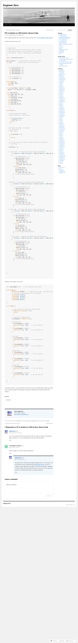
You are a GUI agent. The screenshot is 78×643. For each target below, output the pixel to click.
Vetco (60, 53)
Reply (10, 440)
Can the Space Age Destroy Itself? (65, 61)
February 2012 (62, 139)
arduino (27, 420)
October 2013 (61, 113)
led (30, 420)
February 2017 (62, 92)
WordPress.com (62, 172)
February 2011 (62, 152)
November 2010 (62, 156)
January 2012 (61, 141)
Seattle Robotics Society (63, 49)
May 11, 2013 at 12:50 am (14, 447)
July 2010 (61, 161)
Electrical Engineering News (64, 38)
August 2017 (61, 90)
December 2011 (62, 142)
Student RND (61, 51)
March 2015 (61, 97)
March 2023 (61, 75)
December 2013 (62, 111)
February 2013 (62, 124)
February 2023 (62, 77)
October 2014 (61, 100)
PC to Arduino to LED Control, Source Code (21, 33)
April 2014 (61, 105)
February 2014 (62, 108)
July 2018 (61, 83)
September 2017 (62, 89)
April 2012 (61, 137)
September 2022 (62, 79)
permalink (47, 420)
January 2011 (61, 153)
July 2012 (61, 133)
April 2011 (61, 149)
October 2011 (61, 145)
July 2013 (61, 118)
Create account (62, 167)
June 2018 (61, 85)
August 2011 (61, 148)
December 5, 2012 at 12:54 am (15, 432)
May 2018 (61, 86)
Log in (60, 168)
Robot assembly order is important (12, 30)
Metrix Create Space (63, 42)
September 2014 (62, 101)
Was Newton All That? (63, 66)
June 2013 (61, 119)
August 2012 (61, 131)
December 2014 (62, 98)
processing (34, 420)
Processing (61, 46)
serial (38, 420)
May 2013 (61, 120)
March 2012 (61, 138)
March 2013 (61, 123)
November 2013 (62, 112)
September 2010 (62, 159)
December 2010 (62, 154)
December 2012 (62, 127)
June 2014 (61, 103)
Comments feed (62, 171)
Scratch (60, 48)
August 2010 (61, 160)
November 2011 (62, 144)
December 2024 (62, 74)
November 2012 (62, 128)
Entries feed (61, 170)
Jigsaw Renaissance (62, 41)
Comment (48, 495)
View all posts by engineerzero (21, 414)
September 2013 (62, 115)
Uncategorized (18, 420)
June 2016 (61, 93)
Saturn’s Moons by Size (63, 57)
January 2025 (61, 72)
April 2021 (61, 82)
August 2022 (61, 81)
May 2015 (61, 94)
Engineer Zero (11, 5)
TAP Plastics (61, 52)
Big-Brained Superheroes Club (64, 37)
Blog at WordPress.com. (70, 504)
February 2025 (62, 71)
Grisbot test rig (49, 30)
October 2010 (61, 157)
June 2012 (61, 134)
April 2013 (61, 122)
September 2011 (62, 146)
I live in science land (63, 40)
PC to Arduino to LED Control (44, 37)
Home (6, 24)
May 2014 (61, 104)
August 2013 (61, 116)
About (10, 24)
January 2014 (61, 109)
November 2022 (62, 78)
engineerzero (21, 35)
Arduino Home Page (63, 35)
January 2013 (61, 126)
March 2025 (61, 70)
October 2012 (61, 130)
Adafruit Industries (62, 34)
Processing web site (39, 464)
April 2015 (61, 96)
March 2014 (61, 107)
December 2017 (62, 87)
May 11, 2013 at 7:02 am (20, 459)
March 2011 (61, 150)
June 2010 (61, 163)
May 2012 (61, 135)
